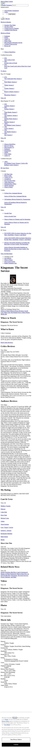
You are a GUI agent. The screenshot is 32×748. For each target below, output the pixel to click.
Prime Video (7, 41)
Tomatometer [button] (7, 290)
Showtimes (9, 253)
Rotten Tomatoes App (10, 263)
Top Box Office (8, 27)
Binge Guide (7, 175)
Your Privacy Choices (16, 739)
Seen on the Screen (9, 261)
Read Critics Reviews (7, 342)
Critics (6, 12)
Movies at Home (5, 33)
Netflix (6, 38)
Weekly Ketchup (9, 185)
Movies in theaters (6, 22)
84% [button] (20, 290)
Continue (16, 744)
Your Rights (7, 724)
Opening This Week (10, 25)
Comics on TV (8, 177)
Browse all (7, 46)
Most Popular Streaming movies (13, 42)
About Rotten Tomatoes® (11, 10)
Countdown (7, 179)
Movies (8, 18)
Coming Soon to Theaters (11, 28)
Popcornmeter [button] (26, 290)
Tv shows (3, 71)
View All (3, 98)
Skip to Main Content (7, 1)
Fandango (7, 36)
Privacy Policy (5, 721)
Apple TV (7, 39)
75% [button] (2, 290)
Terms (6, 719)
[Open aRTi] (3, 3)
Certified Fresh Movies (10, 30)
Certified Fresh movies (10, 44)
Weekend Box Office (10, 184)
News (7, 168)
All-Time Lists (8, 174)
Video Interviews (9, 182)
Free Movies (7, 258)
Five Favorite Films (9, 180)
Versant (15, 717)
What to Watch (9, 52)
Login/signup (12, 14)
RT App (3, 168)
